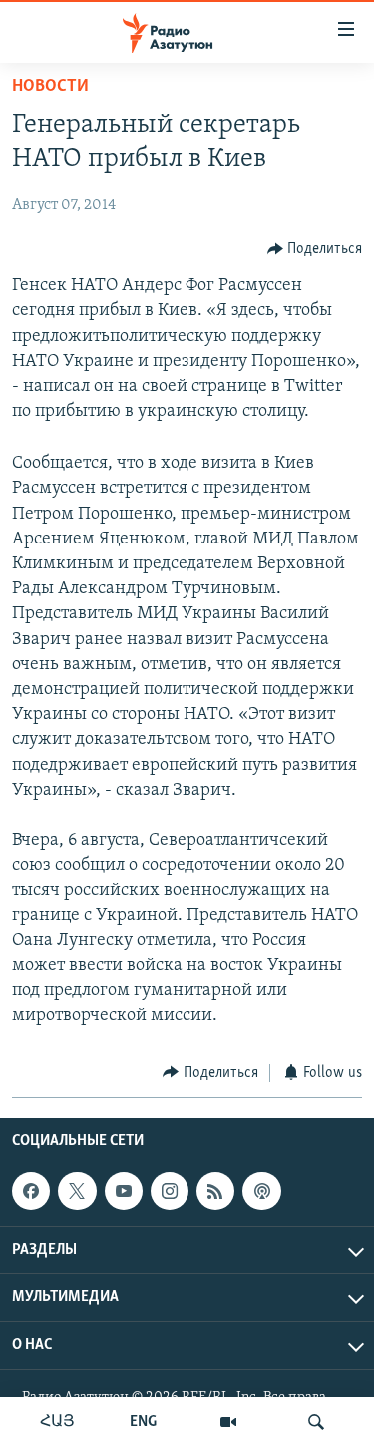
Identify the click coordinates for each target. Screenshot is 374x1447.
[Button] (315, 249)
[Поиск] (316, 1422)
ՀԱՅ (57, 1422)
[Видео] (228, 1422)
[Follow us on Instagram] (169, 1191)
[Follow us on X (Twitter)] (77, 1191)
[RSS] (215, 1191)
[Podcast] (261, 1191)
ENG (143, 1422)
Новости (50, 87)
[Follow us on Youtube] (124, 1191)
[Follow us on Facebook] (31, 1191)
